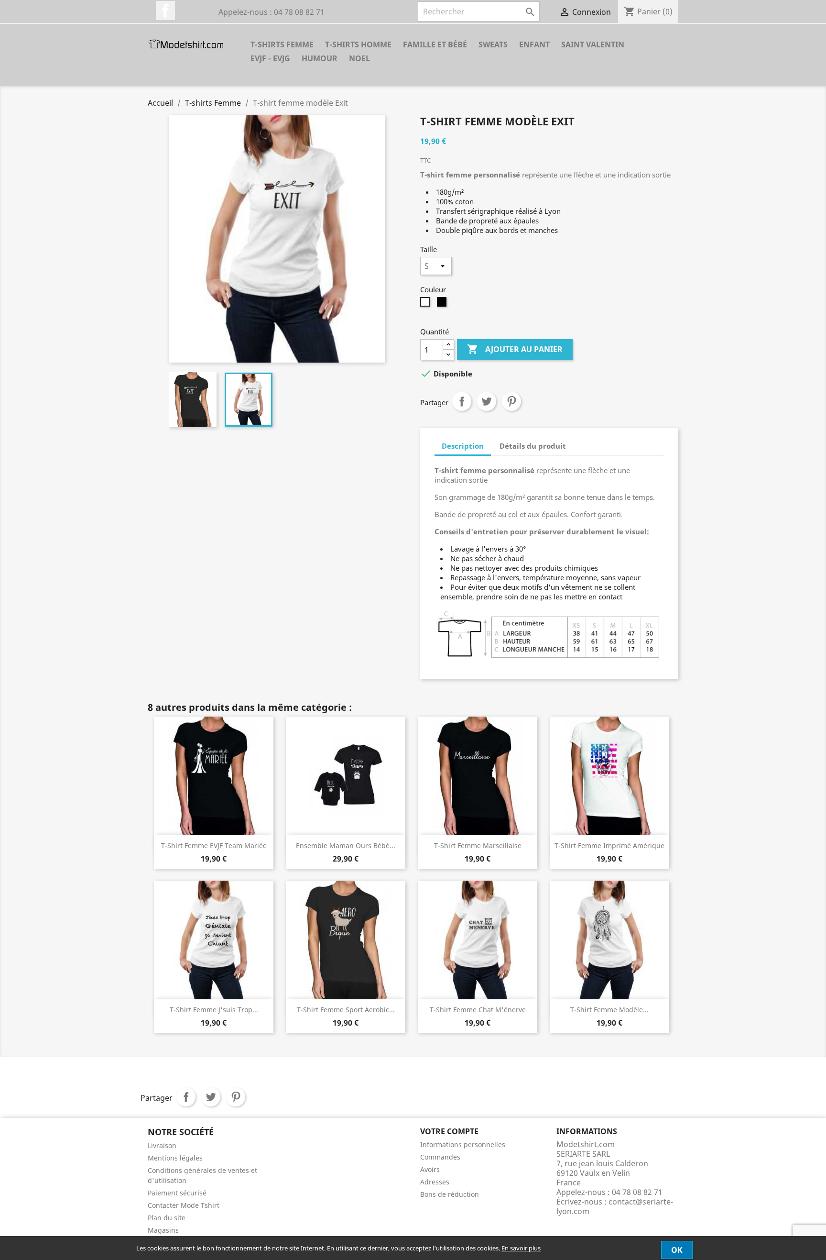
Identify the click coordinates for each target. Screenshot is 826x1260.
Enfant (534, 44)
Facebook (165, 10)
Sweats (493, 44)
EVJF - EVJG (270, 58)
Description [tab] (463, 446)
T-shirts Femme (282, 44)
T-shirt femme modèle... (609, 1009)
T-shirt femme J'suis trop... (214, 1009)
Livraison (162, 1145)
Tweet (486, 401)
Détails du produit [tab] (533, 446)
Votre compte (449, 1131)
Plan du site (166, 1217)
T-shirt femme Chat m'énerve (478, 1009)
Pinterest (511, 401)
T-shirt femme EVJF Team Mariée (214, 845)
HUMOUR (319, 58)
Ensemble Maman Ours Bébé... (345, 845)
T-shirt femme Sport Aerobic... (346, 1009)
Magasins (163, 1230)
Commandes (440, 1156)
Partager (461, 401)
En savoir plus (521, 1248)
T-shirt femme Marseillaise (478, 845)
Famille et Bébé (435, 44)
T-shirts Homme (358, 44)
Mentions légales (175, 1157)
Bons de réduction (449, 1194)
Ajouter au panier (515, 349)
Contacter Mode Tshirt (183, 1205)
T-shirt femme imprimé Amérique (609, 845)
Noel (359, 58)
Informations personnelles (462, 1144)
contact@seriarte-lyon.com (614, 1206)
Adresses (434, 1181)
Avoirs (430, 1169)
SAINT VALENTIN (592, 44)
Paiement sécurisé (177, 1192)
